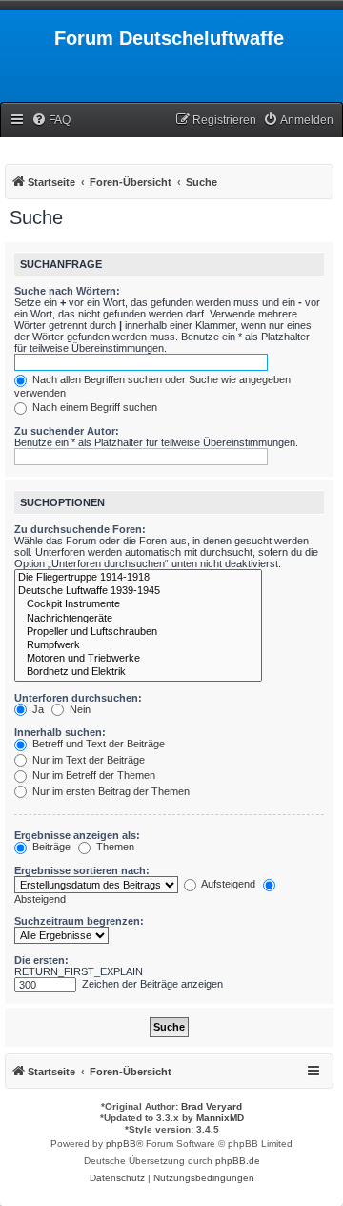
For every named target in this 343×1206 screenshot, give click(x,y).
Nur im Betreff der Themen (92, 775)
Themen (113, 846)
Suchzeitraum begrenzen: (79, 921)
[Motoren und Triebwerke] (138, 658)
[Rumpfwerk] (138, 645)
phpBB (121, 1143)
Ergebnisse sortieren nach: (82, 870)
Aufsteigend (227, 883)
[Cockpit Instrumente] (138, 604)
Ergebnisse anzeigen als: (77, 835)
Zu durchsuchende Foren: (80, 529)
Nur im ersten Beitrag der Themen (110, 791)
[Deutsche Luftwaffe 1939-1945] (138, 591)
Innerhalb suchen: (60, 732)
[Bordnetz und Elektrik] (138, 672)
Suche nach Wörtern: (67, 290)
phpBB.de (237, 1160)
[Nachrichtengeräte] (138, 618)
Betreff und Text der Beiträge (97, 743)
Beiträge (50, 846)
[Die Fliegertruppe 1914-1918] (138, 577)
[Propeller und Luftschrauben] (138, 632)
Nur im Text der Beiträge (87, 760)
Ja (37, 709)
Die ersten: (41, 960)
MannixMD (220, 1118)
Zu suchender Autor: (66, 431)
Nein (79, 709)
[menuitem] (51, 120)
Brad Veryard (211, 1106)
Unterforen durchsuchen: (78, 698)
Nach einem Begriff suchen (93, 407)
